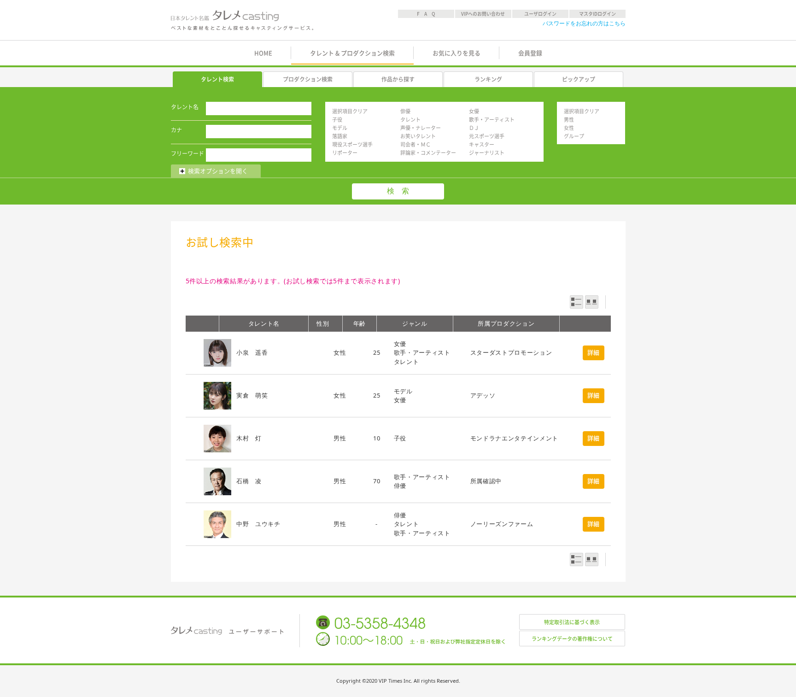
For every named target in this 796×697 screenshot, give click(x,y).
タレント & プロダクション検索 (352, 53)
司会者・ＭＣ (415, 144)
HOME (263, 53)
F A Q (426, 14)
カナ (176, 130)
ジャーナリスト (486, 152)
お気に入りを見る (456, 53)
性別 (322, 323)
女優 (474, 111)
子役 (337, 119)
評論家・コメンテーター (428, 152)
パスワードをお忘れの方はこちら (584, 23)
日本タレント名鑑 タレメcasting (243, 20)
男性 (569, 119)
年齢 (359, 323)
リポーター (344, 152)
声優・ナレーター (420, 127)
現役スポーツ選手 (352, 144)
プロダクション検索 (308, 79)
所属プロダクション (506, 323)
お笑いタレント (418, 136)
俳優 (405, 111)
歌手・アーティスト (492, 119)
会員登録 (530, 53)
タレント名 (185, 107)
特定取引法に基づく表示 (572, 622)
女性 (569, 127)
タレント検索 (217, 79)
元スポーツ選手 (486, 136)
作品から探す (398, 79)
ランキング (488, 79)
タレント (410, 119)
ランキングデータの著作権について (572, 638)
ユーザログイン (540, 14)
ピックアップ (578, 79)
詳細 (593, 353)
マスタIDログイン (597, 14)
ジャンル (414, 323)
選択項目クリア (350, 111)
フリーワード (187, 153)
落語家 (339, 136)
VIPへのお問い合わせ (483, 14)
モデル (339, 127)
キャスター (481, 144)
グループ (574, 136)
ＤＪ (474, 127)
